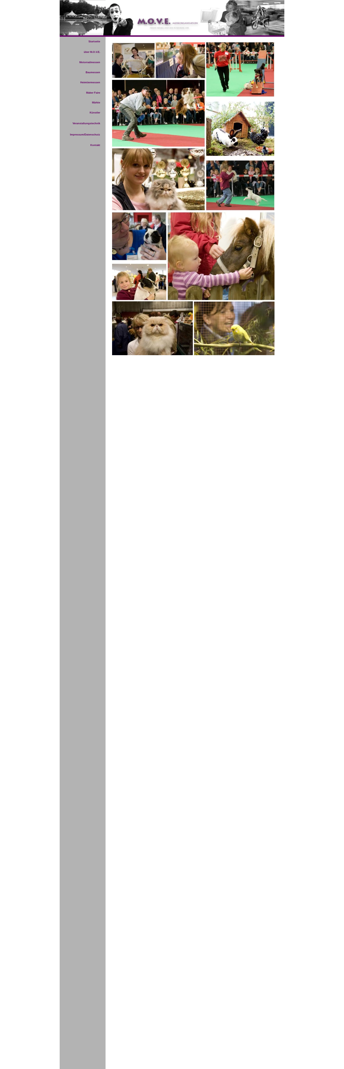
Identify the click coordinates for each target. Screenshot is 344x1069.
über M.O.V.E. (92, 52)
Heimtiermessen (90, 82)
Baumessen (93, 72)
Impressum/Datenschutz (85, 134)
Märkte (96, 102)
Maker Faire (93, 92)
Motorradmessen (89, 62)
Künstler (95, 112)
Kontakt (95, 145)
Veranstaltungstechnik (86, 123)
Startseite (94, 41)
